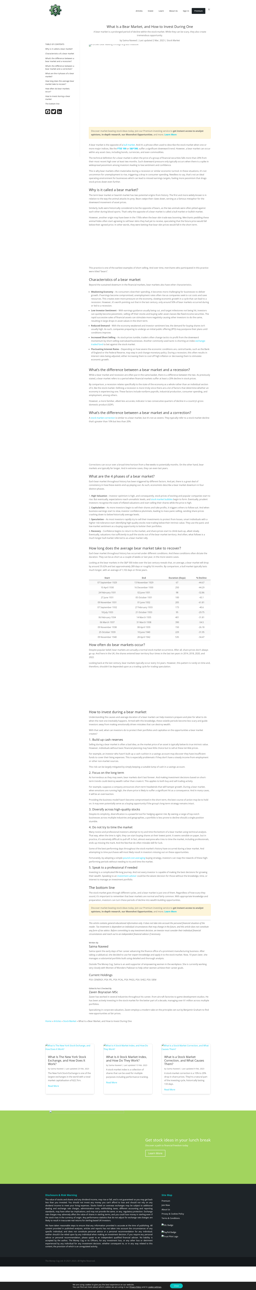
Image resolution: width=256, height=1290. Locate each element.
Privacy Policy (135, 1287)
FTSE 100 (121, 148)
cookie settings (154, 1287)
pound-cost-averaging (134, 857)
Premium (198, 11)
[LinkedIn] (59, 113)
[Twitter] (53, 113)
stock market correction (103, 417)
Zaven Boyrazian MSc (103, 992)
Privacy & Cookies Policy (173, 1213)
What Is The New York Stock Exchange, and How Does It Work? (67, 1060)
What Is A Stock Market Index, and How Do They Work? (126, 1058)
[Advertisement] (60, 136)
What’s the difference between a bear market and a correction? (59, 67)
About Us (173, 11)
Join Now (166, 1205)
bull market (129, 144)
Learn (161, 11)
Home (48, 1021)
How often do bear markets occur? (57, 90)
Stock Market (173, 40)
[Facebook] (47, 113)
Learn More (155, 1153)
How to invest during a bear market (57, 97)
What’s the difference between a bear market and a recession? (59, 60)
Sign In (186, 11)
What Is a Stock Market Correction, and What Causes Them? (184, 1060)
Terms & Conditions (171, 1218)
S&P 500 (134, 148)
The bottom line (52, 103)
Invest (150, 11)
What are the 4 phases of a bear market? (59, 75)
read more (53, 1085)
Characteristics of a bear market (59, 53)
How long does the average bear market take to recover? (59, 82)
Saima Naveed (130, 40)
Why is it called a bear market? (59, 49)
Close (176, 1286)
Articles (139, 11)
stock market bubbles (162, 499)
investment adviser (127, 875)
